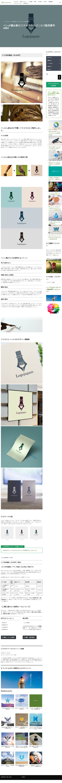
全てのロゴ (49, 57)
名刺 (35, 1)
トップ (4, 21)
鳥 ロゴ (8, 21)
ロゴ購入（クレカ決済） (8, 637)
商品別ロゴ (49, 66)
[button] (18, 1)
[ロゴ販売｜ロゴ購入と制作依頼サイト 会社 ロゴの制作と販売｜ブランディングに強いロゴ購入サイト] (6, 2)
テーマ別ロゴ (53, 63)
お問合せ (23, 777)
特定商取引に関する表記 (6, 777)
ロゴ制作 (30, 1)
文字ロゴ (53, 69)
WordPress (11, 781)
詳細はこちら (56, 255)
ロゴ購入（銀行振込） (30, 637)
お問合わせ (25, 3)
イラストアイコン (18, 3)
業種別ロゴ (53, 60)
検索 (47, 74)
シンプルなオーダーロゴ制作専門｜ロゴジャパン (53, 289)
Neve (2, 781)
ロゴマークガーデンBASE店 (53, 84)
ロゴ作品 (40, 1)
